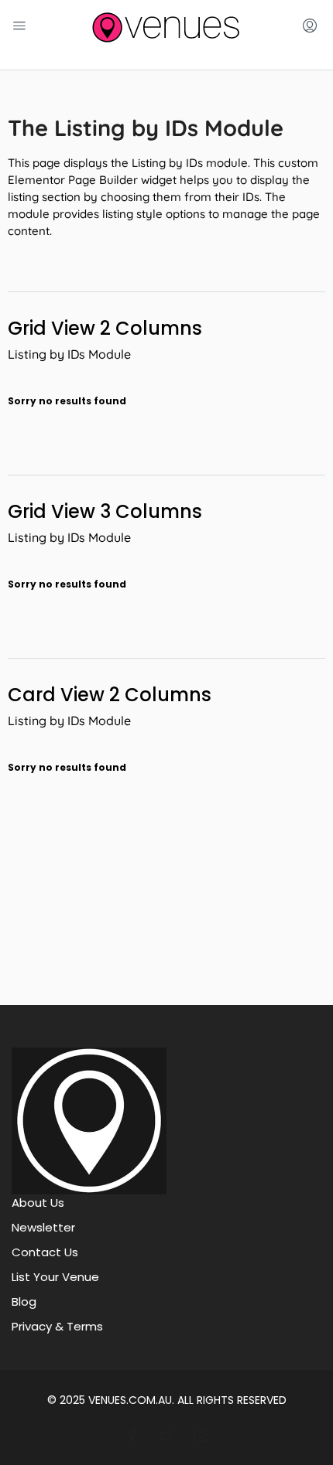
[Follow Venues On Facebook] (132, 1436)
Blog (24, 1301)
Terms (85, 1326)
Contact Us (45, 1252)
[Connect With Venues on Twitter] (166, 1436)
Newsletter (43, 1227)
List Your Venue (55, 1277)
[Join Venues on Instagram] (200, 1436)
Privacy (32, 1326)
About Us (38, 1202)
